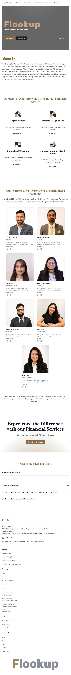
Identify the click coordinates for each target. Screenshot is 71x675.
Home (18, 3)
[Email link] (63, 38)
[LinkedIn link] (60, 38)
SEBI (3, 637)
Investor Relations (7, 628)
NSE (3, 640)
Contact (56, 3)
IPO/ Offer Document (42, 3)
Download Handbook (35, 442)
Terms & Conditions (7, 621)
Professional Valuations (8, 560)
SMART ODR (5, 651)
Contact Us (21, 38)
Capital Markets (6, 553)
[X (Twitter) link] (66, 38)
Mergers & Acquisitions (8, 557)
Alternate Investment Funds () (11, 564)
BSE (3, 644)
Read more (9, 246)
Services (27, 3)
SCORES (4, 647)
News (3, 584)
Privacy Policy (6, 624)
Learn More (9, 38)
